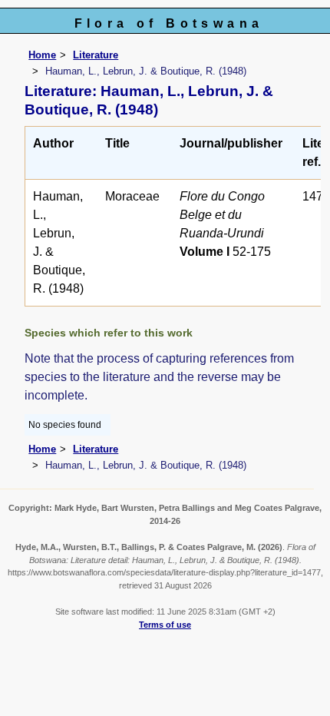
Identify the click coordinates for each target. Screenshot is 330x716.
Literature (95, 55)
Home (42, 55)
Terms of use (165, 624)
